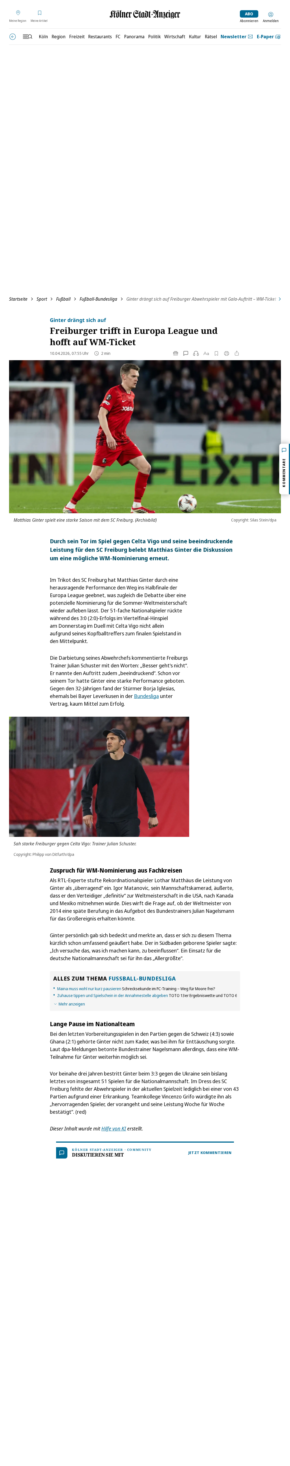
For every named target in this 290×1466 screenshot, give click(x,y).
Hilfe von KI (113, 1128)
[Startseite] (145, 14)
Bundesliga (146, 696)
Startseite (18, 299)
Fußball (63, 299)
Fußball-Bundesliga (98, 299)
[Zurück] (12, 36)
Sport (42, 299)
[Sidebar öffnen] (27, 36)
